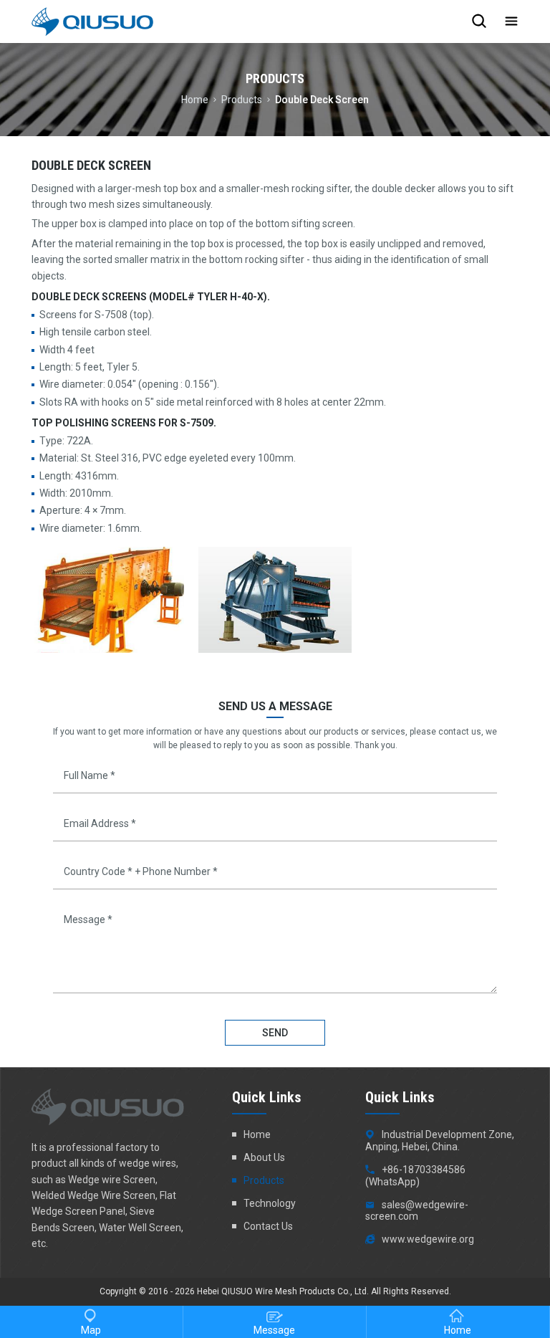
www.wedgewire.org (428, 1239)
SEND (275, 1032)
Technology (269, 1203)
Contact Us (268, 1226)
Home (194, 99)
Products (241, 99)
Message (274, 1330)
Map (91, 1330)
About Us (264, 1157)
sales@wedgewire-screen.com (416, 1211)
